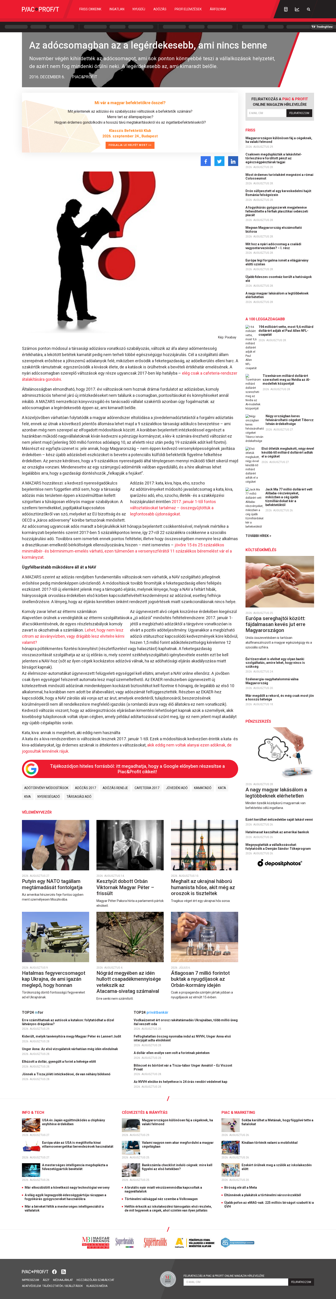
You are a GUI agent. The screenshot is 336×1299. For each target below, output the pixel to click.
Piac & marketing (238, 1112)
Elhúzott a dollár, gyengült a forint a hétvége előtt (59, 1061)
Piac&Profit (84, 76)
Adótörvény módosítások (46, 788)
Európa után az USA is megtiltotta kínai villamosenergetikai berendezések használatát (78, 1144)
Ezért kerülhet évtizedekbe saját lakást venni (279, 819)
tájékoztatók (52, 1286)
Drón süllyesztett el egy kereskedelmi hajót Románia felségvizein (278, 193)
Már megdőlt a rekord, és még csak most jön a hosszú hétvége (279, 697)
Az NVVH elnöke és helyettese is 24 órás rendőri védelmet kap (181, 1082)
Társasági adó (79, 796)
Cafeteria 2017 (147, 788)
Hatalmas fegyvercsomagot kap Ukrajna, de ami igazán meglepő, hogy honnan (53, 979)
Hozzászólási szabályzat (95, 1280)
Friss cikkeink (90, 9)
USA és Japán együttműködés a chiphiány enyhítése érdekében (73, 1122)
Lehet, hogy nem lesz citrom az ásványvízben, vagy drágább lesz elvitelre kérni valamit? (73, 636)
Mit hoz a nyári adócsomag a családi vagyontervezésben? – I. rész (273, 246)
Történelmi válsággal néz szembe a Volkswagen (161, 1199)
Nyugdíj (139, 9)
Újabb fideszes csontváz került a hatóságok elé (278, 279)
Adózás (159, 9)
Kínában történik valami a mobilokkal (270, 1142)
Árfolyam (218, 9)
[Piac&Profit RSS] (63, 1271)
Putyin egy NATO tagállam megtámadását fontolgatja (53, 884)
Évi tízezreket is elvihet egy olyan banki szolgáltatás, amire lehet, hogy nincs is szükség (275, 663)
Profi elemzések (188, 9)
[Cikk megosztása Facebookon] (206, 161)
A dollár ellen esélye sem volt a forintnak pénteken (172, 1053)
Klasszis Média (96, 1286)
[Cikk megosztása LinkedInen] (233, 161)
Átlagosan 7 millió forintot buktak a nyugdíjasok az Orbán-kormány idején (200, 979)
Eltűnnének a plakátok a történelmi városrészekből (262, 1195)
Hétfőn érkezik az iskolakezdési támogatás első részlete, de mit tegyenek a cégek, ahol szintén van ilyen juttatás (168, 1208)
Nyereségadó (48, 796)
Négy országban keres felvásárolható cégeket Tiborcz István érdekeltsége (290, 420)
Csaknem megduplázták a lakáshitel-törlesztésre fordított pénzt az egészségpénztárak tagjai (273, 158)
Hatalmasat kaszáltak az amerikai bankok (277, 832)
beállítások (74, 1286)
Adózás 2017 (85, 788)
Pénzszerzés (258, 721)
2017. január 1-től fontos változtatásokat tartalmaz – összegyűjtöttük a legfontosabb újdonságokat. (173, 507)
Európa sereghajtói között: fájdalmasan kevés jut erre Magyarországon (275, 624)
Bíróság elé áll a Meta (240, 1187)
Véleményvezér (37, 812)
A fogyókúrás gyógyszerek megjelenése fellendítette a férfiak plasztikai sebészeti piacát (276, 211)
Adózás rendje (115, 788)
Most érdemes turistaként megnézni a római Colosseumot (279, 176)
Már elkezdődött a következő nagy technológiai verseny (67, 1187)
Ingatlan (116, 9)
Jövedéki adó (177, 788)
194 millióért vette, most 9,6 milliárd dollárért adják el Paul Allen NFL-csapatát (286, 330)
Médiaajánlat (63, 1280)
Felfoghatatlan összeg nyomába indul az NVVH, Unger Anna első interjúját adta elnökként (182, 1038)
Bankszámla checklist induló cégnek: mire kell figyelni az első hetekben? (177, 1167)
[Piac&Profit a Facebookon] (55, 1271)
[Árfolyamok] (297, 9)
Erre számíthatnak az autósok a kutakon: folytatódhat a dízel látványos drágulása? (68, 1022)
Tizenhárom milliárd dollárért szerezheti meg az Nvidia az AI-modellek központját (286, 379)
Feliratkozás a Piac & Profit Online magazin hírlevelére (224, 1275)
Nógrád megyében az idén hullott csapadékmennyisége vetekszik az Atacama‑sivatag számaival (128, 982)
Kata (222, 788)
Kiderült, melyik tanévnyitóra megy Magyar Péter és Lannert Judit (72, 1036)
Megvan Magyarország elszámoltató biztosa (273, 229)
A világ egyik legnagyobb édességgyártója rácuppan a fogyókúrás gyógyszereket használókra (65, 1197)
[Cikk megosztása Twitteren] (219, 161)
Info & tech (33, 1112)
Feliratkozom (299, 113)
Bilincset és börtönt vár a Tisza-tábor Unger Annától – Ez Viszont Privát (183, 1067)
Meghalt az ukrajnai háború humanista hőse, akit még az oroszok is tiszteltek (203, 887)
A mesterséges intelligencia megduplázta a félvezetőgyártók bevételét (75, 1167)
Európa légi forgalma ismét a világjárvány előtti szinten (276, 262)
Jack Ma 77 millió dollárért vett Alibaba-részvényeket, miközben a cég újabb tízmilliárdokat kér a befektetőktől (288, 497)
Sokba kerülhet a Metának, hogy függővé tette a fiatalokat (277, 1122)
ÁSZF (46, 1280)
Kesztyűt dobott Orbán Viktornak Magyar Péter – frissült (125, 887)
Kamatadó (202, 788)
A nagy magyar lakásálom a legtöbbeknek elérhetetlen (277, 295)
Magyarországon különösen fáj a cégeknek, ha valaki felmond (278, 140)
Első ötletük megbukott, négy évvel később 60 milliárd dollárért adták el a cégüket (287, 452)
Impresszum (30, 1280)
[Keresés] (308, 9)
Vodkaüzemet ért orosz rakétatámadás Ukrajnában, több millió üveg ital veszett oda (186, 1022)
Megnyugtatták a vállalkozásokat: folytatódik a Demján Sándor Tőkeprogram (278, 846)
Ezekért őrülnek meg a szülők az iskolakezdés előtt (277, 1167)
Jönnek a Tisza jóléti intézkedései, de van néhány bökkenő (66, 1074)
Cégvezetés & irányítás (145, 1112)
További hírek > (258, 536)
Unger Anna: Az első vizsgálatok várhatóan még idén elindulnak (70, 1049)
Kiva (27, 796)
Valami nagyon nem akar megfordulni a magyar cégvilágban (178, 1144)
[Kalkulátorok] (285, 9)
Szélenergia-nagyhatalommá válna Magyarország (272, 681)
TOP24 (32, 1012)
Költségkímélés (260, 550)
